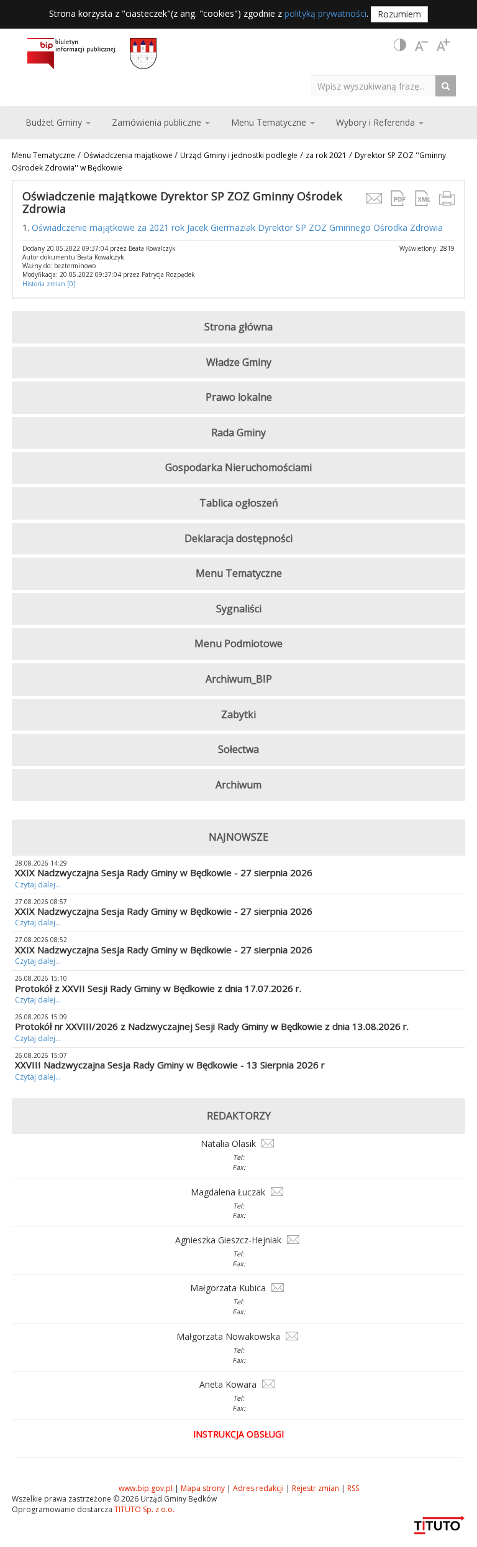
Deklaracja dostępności (238, 538)
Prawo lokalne (239, 397)
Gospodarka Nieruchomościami (238, 467)
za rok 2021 (326, 155)
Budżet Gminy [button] (54, 122)
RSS (353, 1488)
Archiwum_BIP (239, 679)
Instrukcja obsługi (238, 1434)
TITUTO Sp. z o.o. (143, 1509)
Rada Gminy (238, 432)
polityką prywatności (325, 13)
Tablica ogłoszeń (238, 503)
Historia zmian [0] (49, 283)
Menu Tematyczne (43, 155)
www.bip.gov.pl (146, 1488)
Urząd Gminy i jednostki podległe (239, 155)
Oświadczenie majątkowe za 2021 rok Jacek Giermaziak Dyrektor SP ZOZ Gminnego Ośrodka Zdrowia (238, 227)
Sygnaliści (238, 608)
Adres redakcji (258, 1488)
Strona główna (238, 327)
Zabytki (238, 714)
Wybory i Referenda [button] (376, 122)
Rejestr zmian (315, 1488)
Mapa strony (203, 1488)
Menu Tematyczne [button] (270, 122)
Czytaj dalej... (38, 884)
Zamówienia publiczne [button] (158, 122)
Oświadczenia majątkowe (129, 155)
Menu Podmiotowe (238, 643)
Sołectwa (238, 749)
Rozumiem (399, 14)
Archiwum (238, 785)
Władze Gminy (238, 362)
